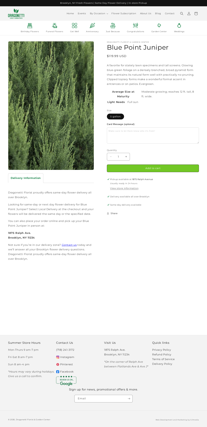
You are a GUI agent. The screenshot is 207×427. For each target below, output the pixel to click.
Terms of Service (163, 359)
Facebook (67, 371)
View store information (124, 188)
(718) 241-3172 (65, 349)
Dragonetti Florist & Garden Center (33, 419)
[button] (99, 13)
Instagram (67, 357)
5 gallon (115, 116)
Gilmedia (194, 420)
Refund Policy (161, 354)
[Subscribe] (128, 398)
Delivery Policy (162, 363)
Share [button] (114, 213)
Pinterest (66, 364)
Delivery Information (26, 178)
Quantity (112, 150)
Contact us (69, 244)
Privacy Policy (161, 349)
